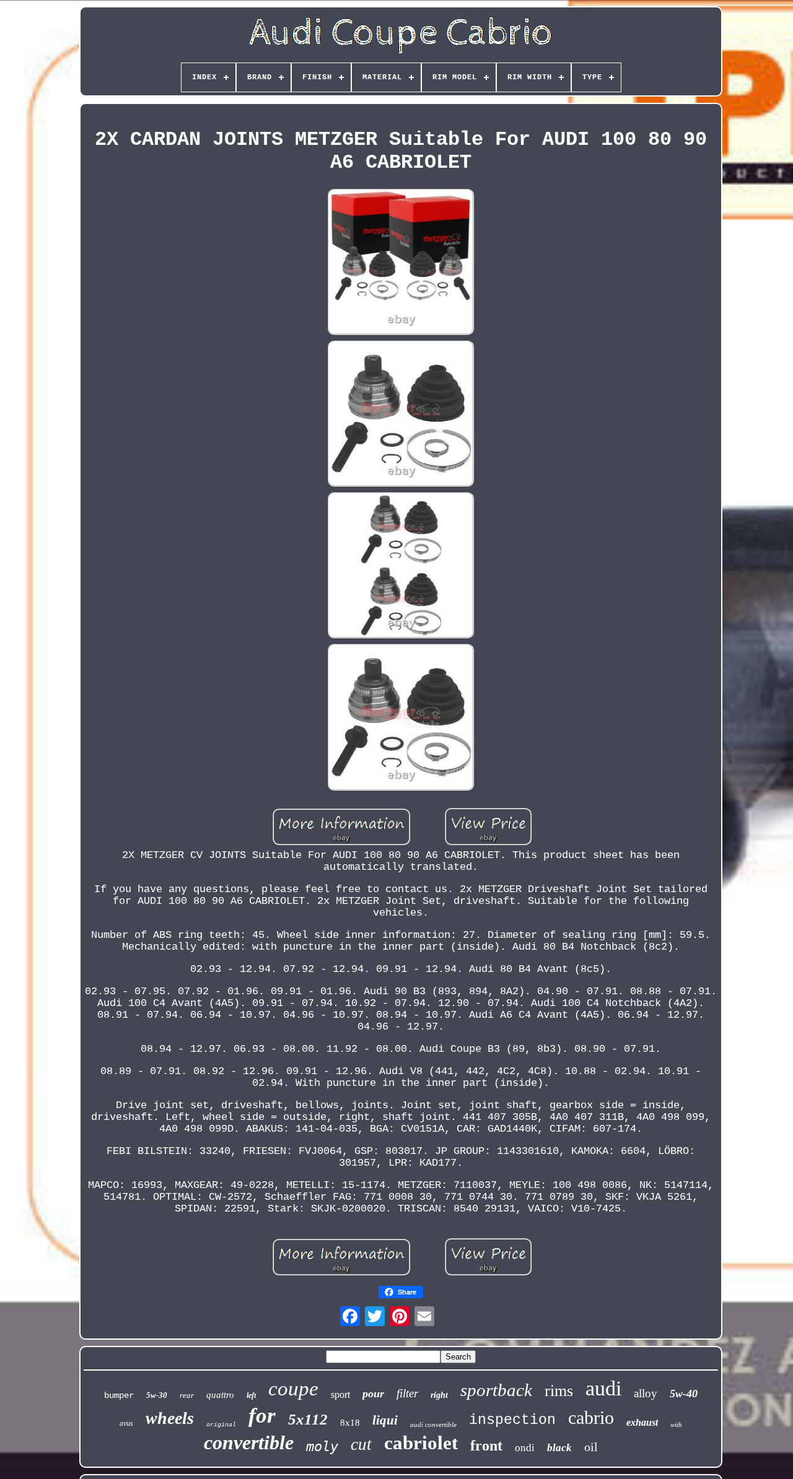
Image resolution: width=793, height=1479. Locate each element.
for (262, 1415)
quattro (220, 1395)
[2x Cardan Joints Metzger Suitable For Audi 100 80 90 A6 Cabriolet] (401, 263)
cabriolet (421, 1443)
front (486, 1446)
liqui (385, 1420)
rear (187, 1395)
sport (340, 1394)
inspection (512, 1420)
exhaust (642, 1422)
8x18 (350, 1423)
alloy (645, 1393)
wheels (170, 1418)
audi (603, 1388)
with (676, 1424)
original (221, 1424)
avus (126, 1423)
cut (361, 1444)
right (439, 1395)
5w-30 (156, 1395)
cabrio (591, 1417)
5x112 (308, 1419)
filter (407, 1393)
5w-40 (684, 1393)
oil (591, 1447)
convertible (249, 1442)
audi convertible (433, 1424)
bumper (119, 1395)
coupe (293, 1388)
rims (559, 1391)
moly (322, 1446)
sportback (496, 1390)
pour (373, 1393)
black (559, 1448)
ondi (525, 1448)
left (251, 1395)
